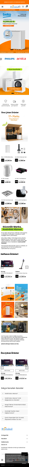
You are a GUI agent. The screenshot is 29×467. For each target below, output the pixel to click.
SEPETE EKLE (7, 370)
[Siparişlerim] (23, 7)
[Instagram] (2, 460)
